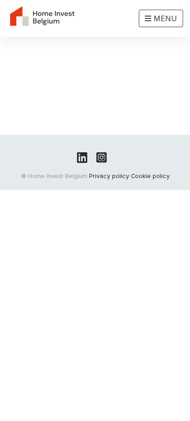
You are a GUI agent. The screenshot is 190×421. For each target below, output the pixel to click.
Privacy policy (109, 176)
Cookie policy (150, 176)
